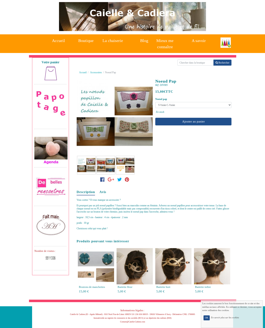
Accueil (58, 40)
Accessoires (96, 72)
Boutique (86, 40)
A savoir (199, 40)
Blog (144, 40)
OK (206, 318)
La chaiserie (112, 40)
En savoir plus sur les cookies (225, 317)
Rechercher (223, 62)
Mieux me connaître (164, 42)
